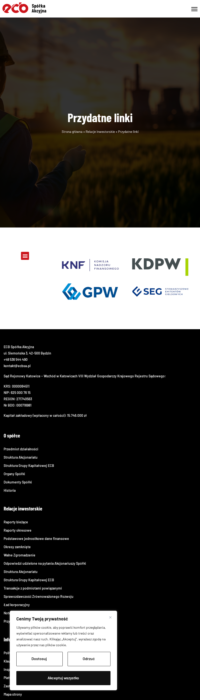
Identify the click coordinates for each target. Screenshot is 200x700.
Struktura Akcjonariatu (21, 457)
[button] (25, 256)
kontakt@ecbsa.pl (17, 366)
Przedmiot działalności (21, 449)
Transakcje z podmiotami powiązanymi (33, 588)
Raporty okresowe (17, 530)
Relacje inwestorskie (100, 131)
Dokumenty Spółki (18, 482)
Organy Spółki (14, 474)
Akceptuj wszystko (63, 677)
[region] (63, 650)
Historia (10, 490)
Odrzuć (89, 658)
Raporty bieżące (16, 522)
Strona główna (72, 131)
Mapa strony (13, 694)
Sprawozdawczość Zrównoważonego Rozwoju (38, 596)
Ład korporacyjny (17, 605)
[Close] (110, 617)
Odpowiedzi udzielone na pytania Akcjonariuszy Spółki (45, 563)
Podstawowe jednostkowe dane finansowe (36, 538)
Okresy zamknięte (17, 547)
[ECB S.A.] (24, 7)
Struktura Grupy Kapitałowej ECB (29, 466)
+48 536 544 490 (16, 359)
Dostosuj (39, 658)
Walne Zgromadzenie (19, 555)
